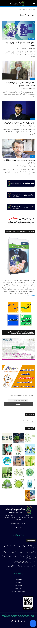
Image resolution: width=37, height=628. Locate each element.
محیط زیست (31, 38)
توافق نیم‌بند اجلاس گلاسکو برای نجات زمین (20, 44)
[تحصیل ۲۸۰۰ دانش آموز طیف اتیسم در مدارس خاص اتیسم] (18, 70)
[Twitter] (22, 621)
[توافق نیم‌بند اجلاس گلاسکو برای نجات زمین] (18, 30)
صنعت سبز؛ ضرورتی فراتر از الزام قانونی (25, 562)
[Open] (33, 623)
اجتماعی (32, 79)
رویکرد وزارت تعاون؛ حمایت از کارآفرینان (19, 122)
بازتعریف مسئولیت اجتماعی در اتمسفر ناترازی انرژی (22, 566)
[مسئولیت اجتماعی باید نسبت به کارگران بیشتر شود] (18, 148)
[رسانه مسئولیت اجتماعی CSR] (17, 3)
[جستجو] (3, 3)
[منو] (34, 3)
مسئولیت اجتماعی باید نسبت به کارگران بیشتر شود (19, 161)
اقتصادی (32, 119)
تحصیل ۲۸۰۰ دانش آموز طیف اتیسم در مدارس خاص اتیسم (19, 84)
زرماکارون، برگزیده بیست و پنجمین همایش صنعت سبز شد (19, 552)
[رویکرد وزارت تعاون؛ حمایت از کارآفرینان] (18, 110)
